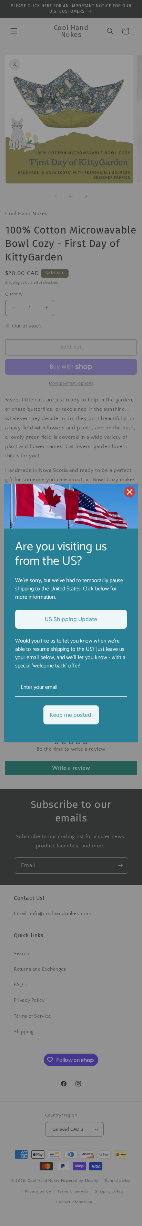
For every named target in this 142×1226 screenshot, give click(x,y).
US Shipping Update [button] (71, 619)
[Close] (129, 492)
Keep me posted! (71, 715)
